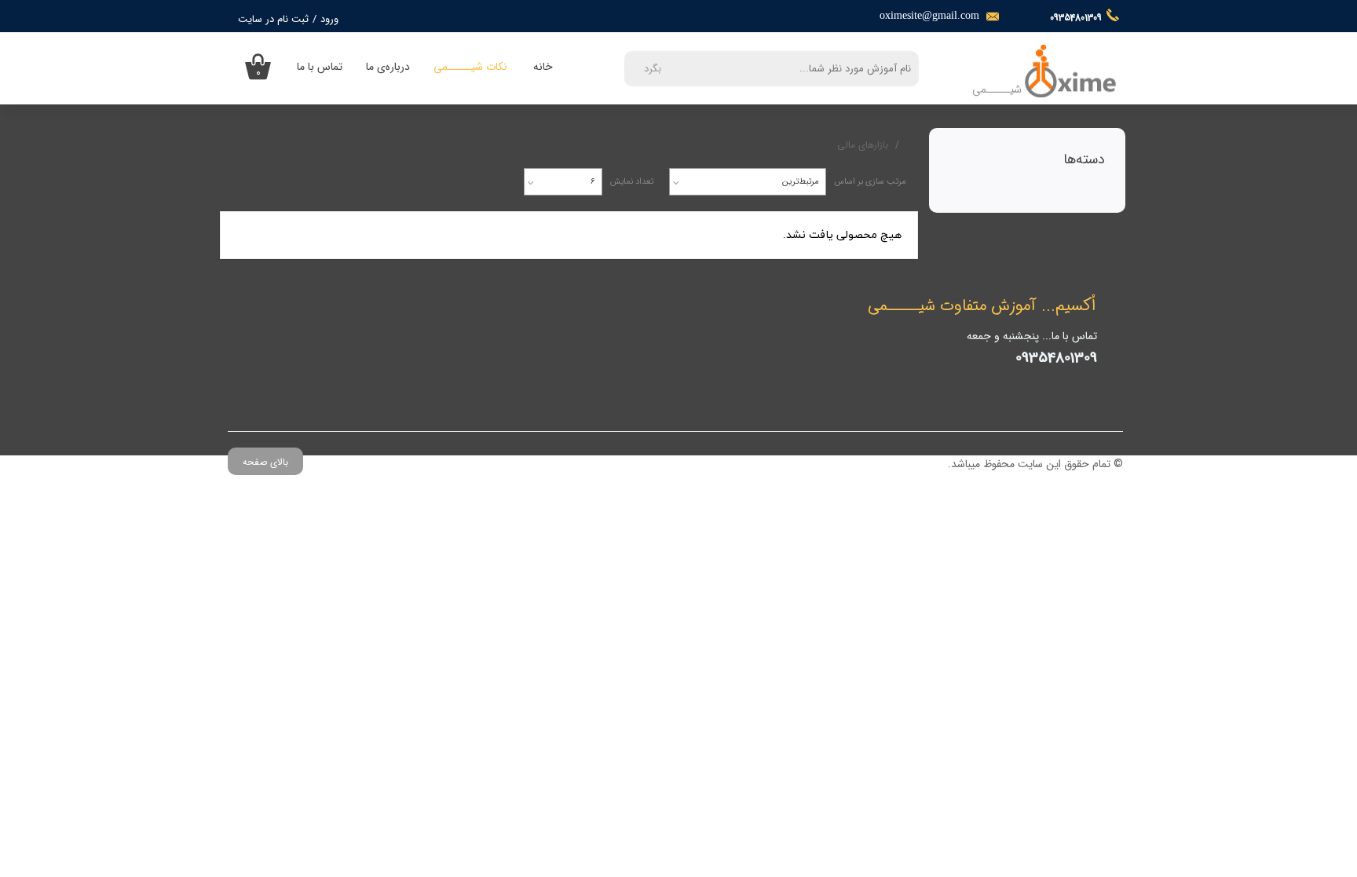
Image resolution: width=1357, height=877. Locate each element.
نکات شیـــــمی (470, 66)
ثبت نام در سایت (273, 19)
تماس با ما (319, 66)
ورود (329, 19)
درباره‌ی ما (388, 66)
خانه (543, 66)
